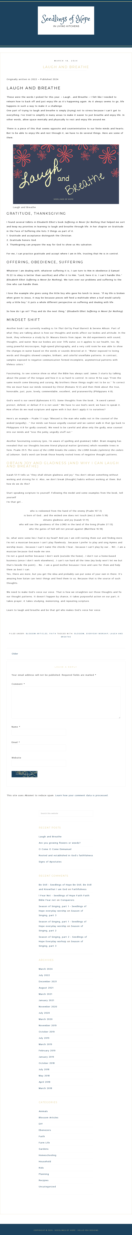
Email (16, 742)
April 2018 (44, 1082)
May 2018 (44, 1075)
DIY (41, 1124)
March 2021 (45, 994)
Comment (18, 684)
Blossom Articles (37, 634)
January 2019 (46, 1057)
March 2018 (45, 1088)
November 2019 (48, 1025)
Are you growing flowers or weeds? (60, 843)
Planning (44, 1174)
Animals (43, 1111)
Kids (41, 1167)
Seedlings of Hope (66, 20)
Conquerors (67, 900)
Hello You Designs (88, 1230)
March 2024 (46, 969)
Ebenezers (45, 1130)
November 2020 (48, 1006)
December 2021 (48, 981)
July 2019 (44, 1038)
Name (16, 727)
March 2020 (46, 1019)
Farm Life (44, 1142)
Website (16, 757)
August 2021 (46, 987)
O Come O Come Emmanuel (55, 849)
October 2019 (47, 1031)
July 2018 (44, 1069)
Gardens (44, 1149)
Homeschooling (47, 1155)
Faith (52, 634)
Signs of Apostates (50, 861)
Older (15, 653)
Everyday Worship (97, 634)
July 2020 (44, 1013)
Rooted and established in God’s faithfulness (66, 855)
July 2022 (44, 975)
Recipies (44, 1180)
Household (45, 1161)
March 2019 (45, 1044)
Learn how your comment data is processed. (81, 795)
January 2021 (46, 1000)
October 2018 (47, 1063)
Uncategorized (47, 1186)
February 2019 (47, 1050)
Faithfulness (79, 889)
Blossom (79, 634)
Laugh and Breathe (50, 836)
